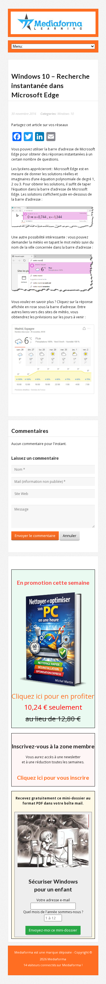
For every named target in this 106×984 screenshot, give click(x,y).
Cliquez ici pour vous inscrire (53, 777)
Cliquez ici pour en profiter (53, 696)
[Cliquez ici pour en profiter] (53, 686)
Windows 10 (65, 113)
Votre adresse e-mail (53, 900)
